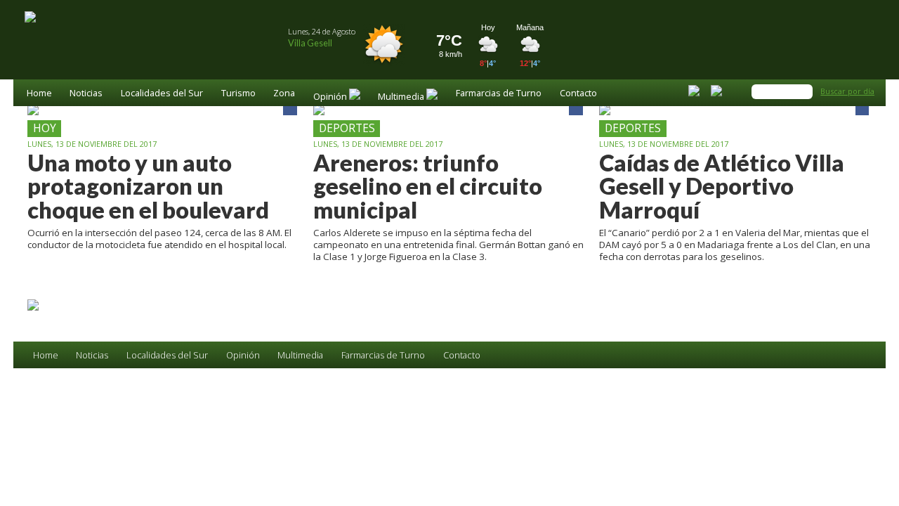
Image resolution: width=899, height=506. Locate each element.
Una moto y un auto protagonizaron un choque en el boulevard (148, 186)
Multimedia (300, 355)
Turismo (238, 94)
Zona (284, 94)
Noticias (86, 94)
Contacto (578, 94)
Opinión (243, 355)
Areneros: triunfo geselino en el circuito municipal (427, 186)
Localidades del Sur (162, 94)
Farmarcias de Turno (499, 94)
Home (39, 94)
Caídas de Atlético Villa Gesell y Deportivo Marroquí (721, 186)
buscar (804, 91)
